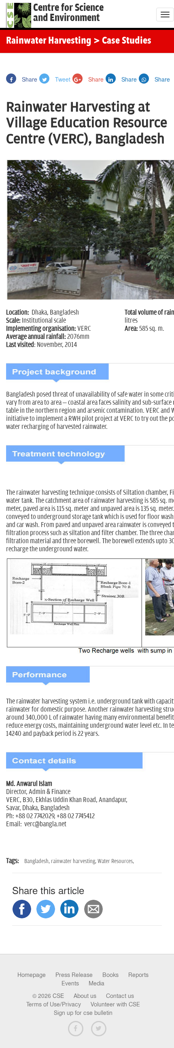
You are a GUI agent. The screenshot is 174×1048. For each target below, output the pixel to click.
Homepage (31, 975)
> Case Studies (122, 41)
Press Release (74, 975)
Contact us (120, 996)
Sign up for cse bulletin (83, 1013)
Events (70, 983)
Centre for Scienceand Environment (68, 13)
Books (110, 975)
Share (28, 79)
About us (85, 996)
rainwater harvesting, (74, 861)
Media (96, 983)
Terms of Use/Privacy (53, 1004)
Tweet (61, 79)
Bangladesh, (37, 861)
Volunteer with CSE (115, 1004)
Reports (138, 975)
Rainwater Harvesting (48, 41)
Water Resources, (116, 861)
